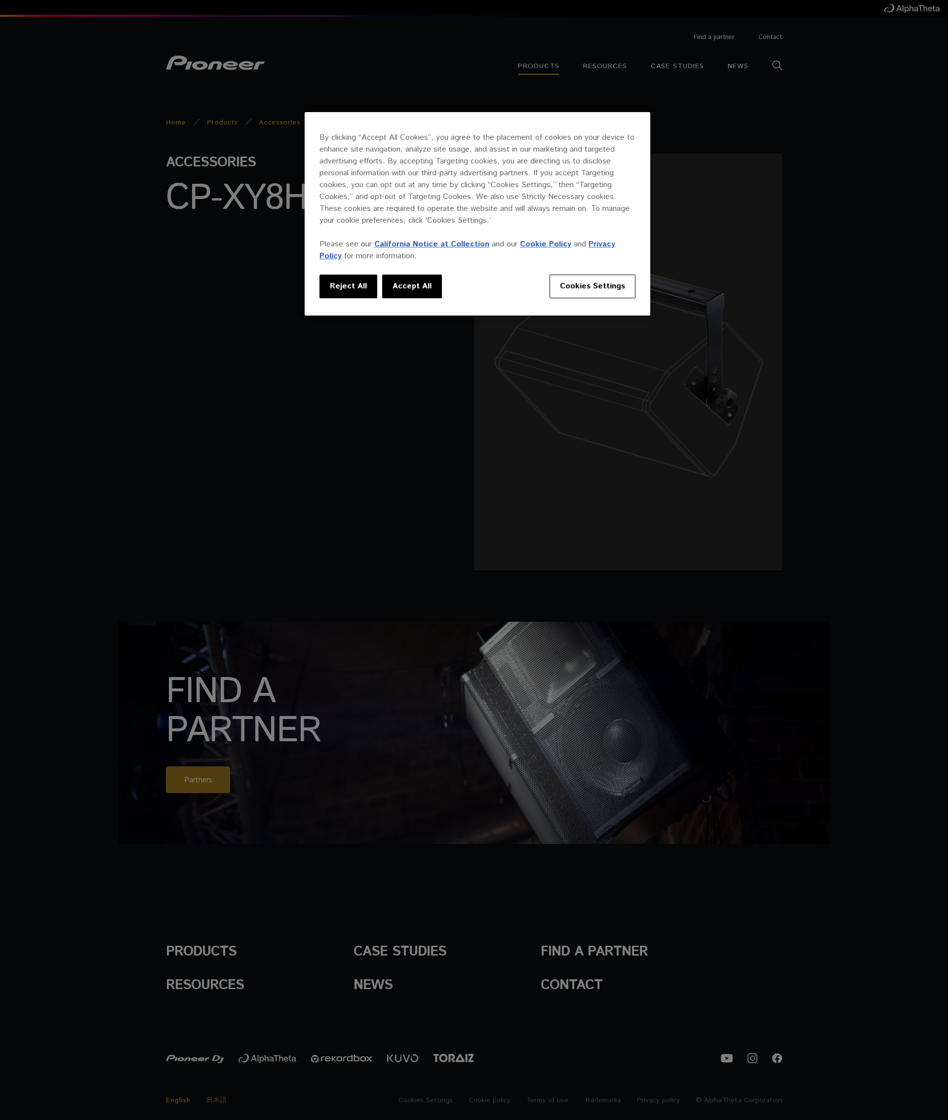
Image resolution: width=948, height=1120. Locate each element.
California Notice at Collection (431, 244)
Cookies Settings (592, 286)
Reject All (348, 286)
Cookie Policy (545, 244)
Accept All (412, 286)
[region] (477, 214)
